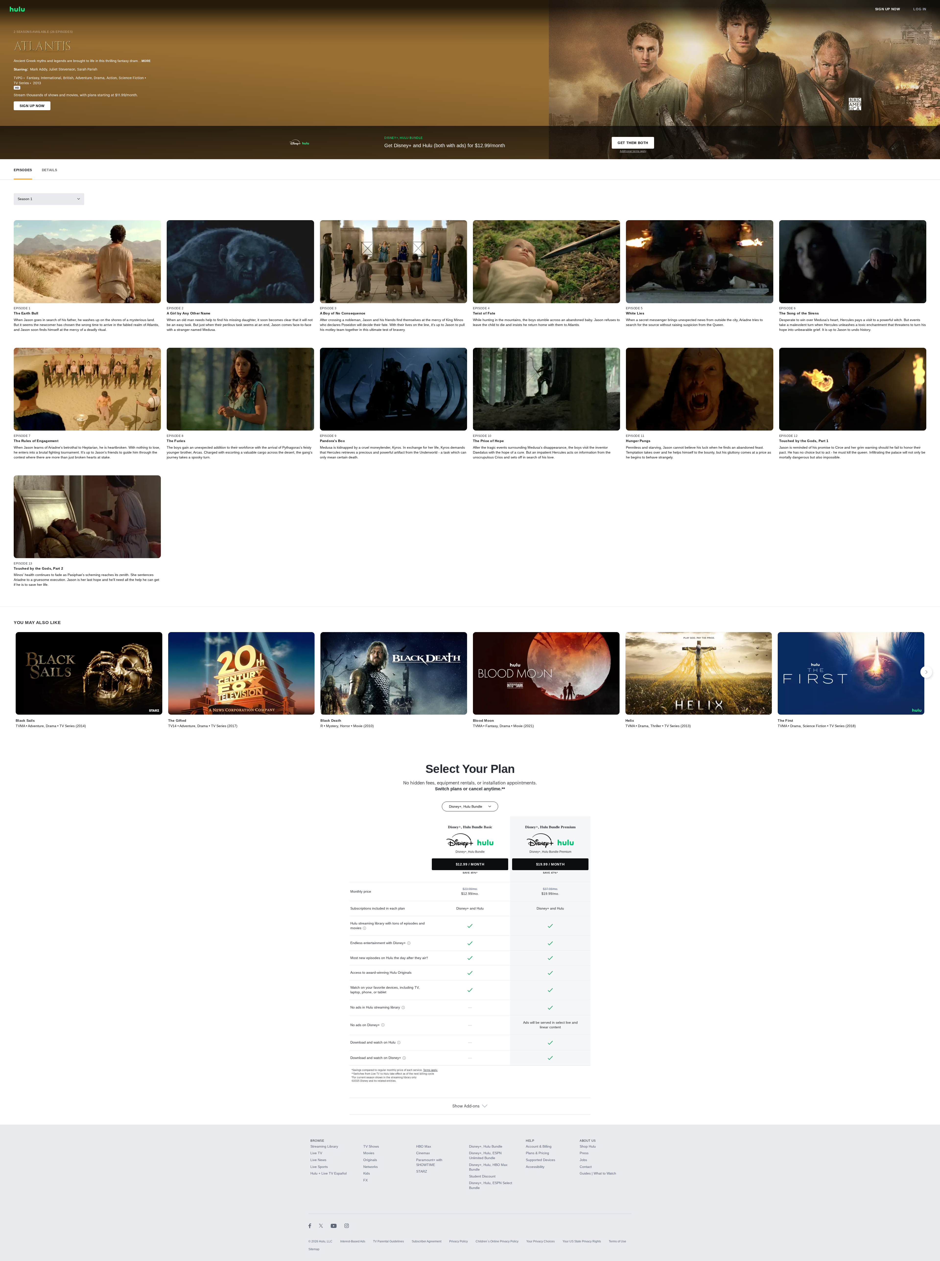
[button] (23, 169)
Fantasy (33, 78)
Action (111, 78)
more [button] (146, 61)
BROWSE (317, 1140)
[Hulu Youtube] (337, 1225)
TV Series (21, 83)
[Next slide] (926, 672)
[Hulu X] (325, 1225)
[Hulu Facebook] (313, 1225)
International (51, 78)
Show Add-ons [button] (466, 1106)
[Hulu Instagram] (346, 1225)
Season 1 (25, 199)
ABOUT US (588, 1140)
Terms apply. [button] (430, 1070)
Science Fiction (131, 78)
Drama (99, 78)
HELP (530, 1140)
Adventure (83, 78)
